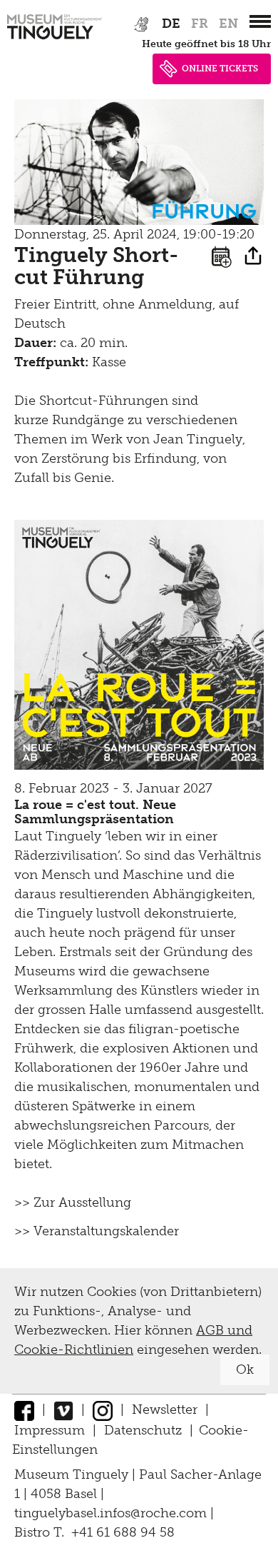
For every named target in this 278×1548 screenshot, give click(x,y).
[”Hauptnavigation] (260, 21)
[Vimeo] (63, 1409)
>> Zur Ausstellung (72, 1202)
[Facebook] (24, 1409)
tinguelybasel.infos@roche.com (112, 1513)
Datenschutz (143, 1430)
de (171, 23)
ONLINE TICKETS (220, 69)
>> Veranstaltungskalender (96, 1231)
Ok (245, 1369)
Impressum (49, 1430)
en (228, 23)
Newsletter (164, 1409)
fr (199, 23)
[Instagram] (103, 1409)
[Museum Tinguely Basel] (54, 39)
